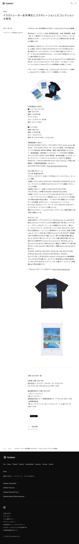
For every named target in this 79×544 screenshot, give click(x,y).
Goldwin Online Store (9, 483)
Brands (21, 464)
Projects (15, 464)
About (9, 464)
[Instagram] (4, 507)
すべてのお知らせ (29, 476)
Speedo (20, 33)
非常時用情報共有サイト (10, 530)
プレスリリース (7, 33)
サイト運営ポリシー (9, 519)
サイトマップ (6, 516)
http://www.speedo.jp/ (61, 269)
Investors (38, 464)
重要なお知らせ (7, 476)
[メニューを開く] (75, 3)
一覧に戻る (34, 427)
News (10, 448)
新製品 (15, 33)
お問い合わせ (7, 513)
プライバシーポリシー (9, 522)
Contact (44, 464)
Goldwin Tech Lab (8, 488)
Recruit (51, 464)
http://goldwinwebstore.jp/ (57, 166)
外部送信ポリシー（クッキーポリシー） (14, 524)
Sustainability (29, 464)
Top (4, 448)
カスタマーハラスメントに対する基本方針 (15, 527)
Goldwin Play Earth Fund (10, 492)
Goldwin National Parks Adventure (13, 496)
